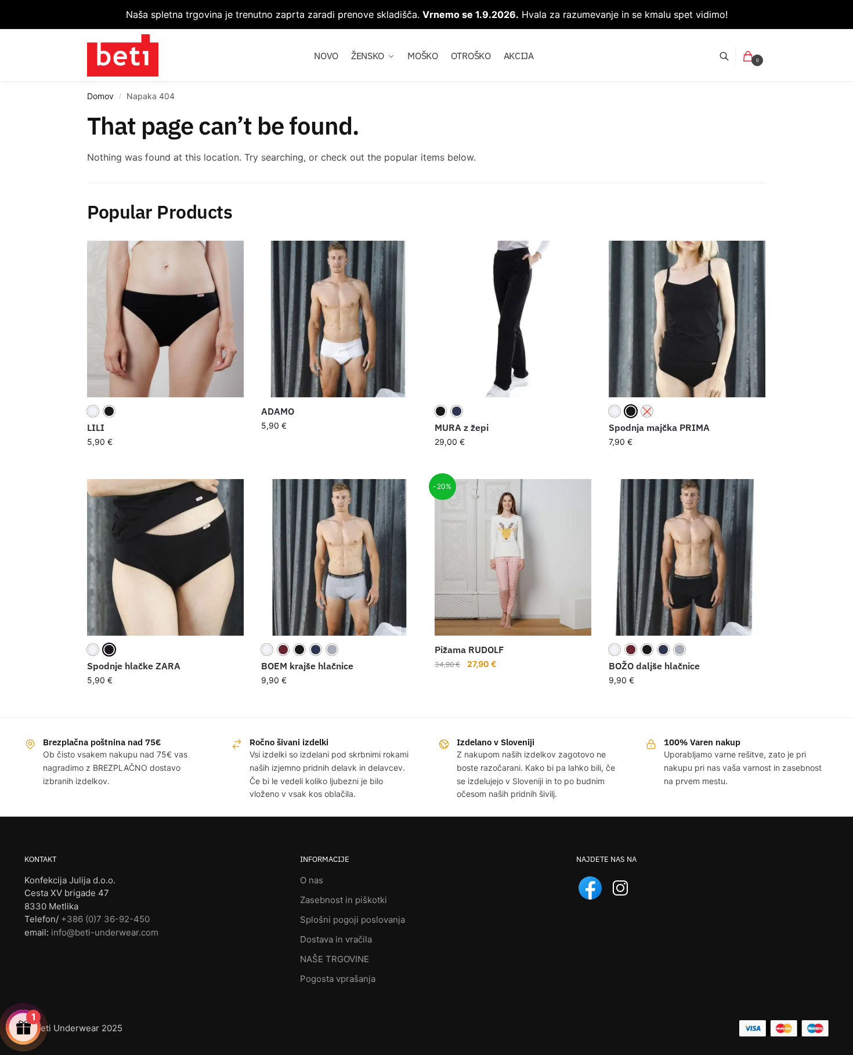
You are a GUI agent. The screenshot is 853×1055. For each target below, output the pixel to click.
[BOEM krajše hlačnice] (339, 557)
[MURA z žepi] (513, 319)
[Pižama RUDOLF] (513, 557)
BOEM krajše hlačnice (307, 666)
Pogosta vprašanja (337, 978)
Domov (100, 96)
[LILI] (165, 319)
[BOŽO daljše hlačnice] (687, 557)
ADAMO (277, 411)
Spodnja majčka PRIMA (659, 427)
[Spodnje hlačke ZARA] (165, 557)
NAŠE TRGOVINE (334, 959)
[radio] (93, 411)
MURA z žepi (462, 427)
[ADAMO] (339, 319)
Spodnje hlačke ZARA (133, 666)
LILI (95, 427)
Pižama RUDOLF (469, 649)
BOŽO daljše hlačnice (654, 666)
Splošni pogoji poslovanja (352, 919)
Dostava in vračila (336, 939)
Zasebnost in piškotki (343, 899)
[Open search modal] (730, 56)
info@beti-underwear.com (104, 932)
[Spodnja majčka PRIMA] (687, 319)
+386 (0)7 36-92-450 (105, 919)
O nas (311, 880)
